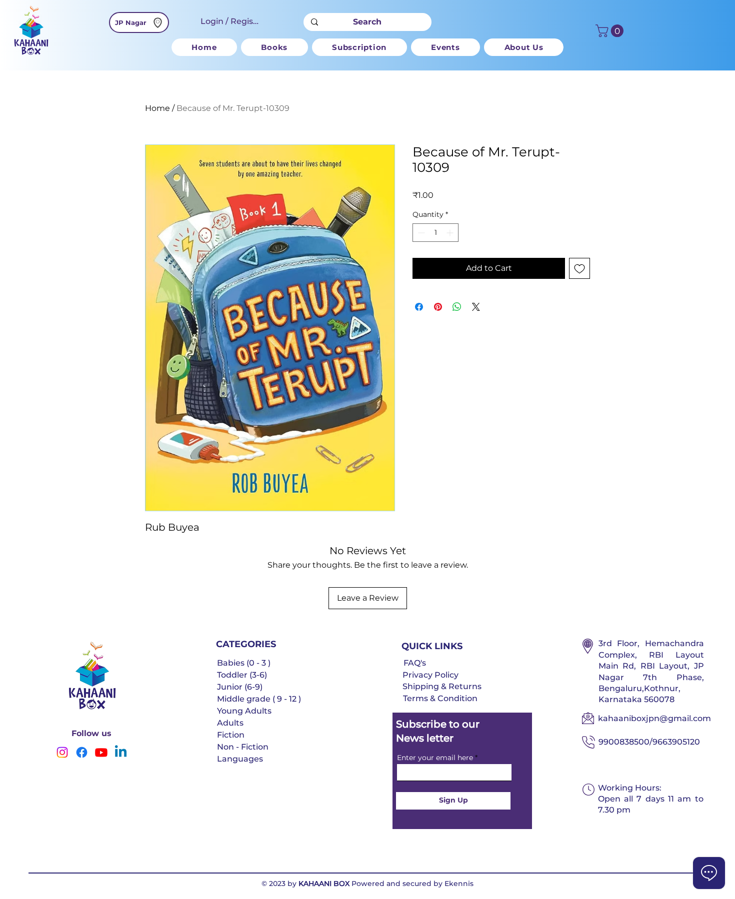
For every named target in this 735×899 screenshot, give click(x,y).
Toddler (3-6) (242, 675)
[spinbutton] (435, 232)
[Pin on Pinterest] (438, 307)
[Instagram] (62, 752)
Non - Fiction (242, 747)
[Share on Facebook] (419, 307)
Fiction (230, 735)
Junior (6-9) (239, 687)
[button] (274, 47)
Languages (240, 759)
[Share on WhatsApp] (457, 307)
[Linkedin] (121, 752)
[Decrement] (420, 232)
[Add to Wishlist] (579, 268)
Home (157, 108)
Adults (230, 723)
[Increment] (450, 232)
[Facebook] (81, 752)
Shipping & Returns (442, 686)
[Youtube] (101, 752)
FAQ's (415, 663)
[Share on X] (476, 307)
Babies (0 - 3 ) (243, 663)
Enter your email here (435, 757)
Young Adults (244, 711)
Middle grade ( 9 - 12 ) (259, 699)
